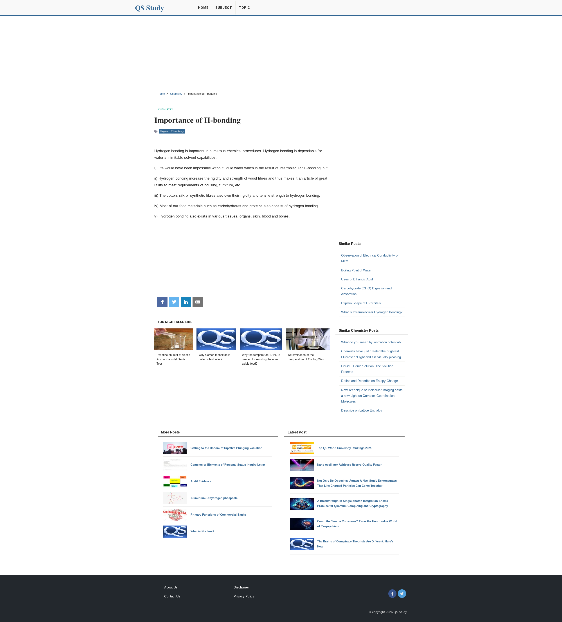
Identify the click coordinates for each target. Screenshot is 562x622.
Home (203, 8)
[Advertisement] (281, 53)
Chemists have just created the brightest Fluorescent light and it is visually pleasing (371, 354)
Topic (244, 8)
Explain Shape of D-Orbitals (361, 303)
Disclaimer (241, 587)
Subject (223, 8)
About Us (171, 587)
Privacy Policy (244, 596)
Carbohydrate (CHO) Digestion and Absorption (366, 291)
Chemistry (165, 109)
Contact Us (172, 596)
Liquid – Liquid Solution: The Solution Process (367, 369)
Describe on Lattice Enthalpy (361, 410)
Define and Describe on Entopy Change (369, 381)
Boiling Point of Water (356, 270)
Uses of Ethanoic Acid (357, 279)
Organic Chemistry (172, 131)
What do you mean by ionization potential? (371, 342)
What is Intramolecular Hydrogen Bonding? (371, 312)
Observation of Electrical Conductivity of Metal (369, 258)
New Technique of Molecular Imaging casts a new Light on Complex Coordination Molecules (372, 395)
